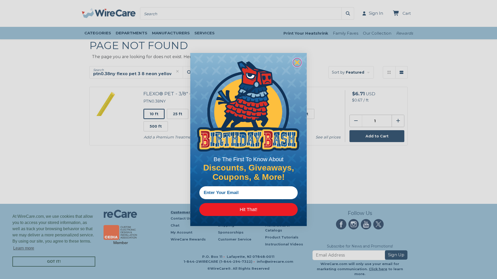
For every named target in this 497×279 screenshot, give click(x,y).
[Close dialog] (297, 62)
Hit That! (248, 209)
